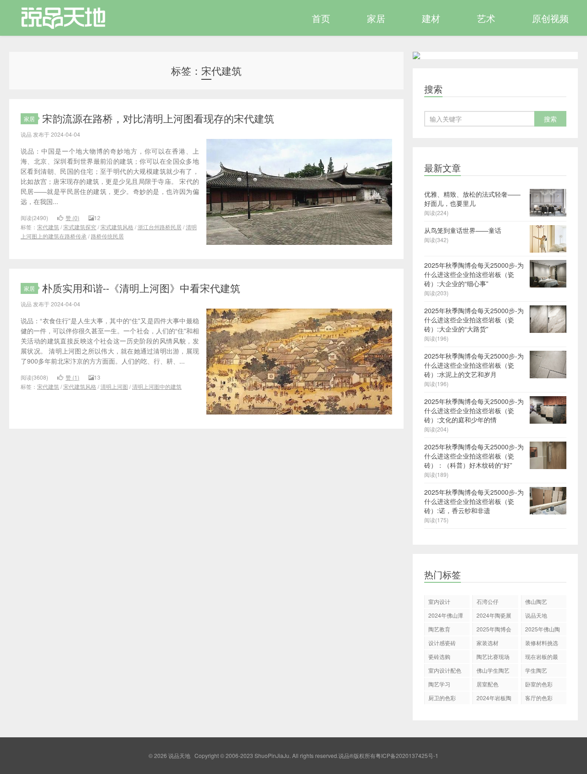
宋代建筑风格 (79, 386)
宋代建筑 (48, 227)
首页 (321, 18)
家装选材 (487, 643)
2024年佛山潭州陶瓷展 (445, 616)
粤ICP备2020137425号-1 (407, 755)
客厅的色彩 (539, 698)
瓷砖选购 (439, 656)
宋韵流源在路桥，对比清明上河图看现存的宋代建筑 (158, 118)
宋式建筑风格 (116, 227)
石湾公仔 (487, 601)
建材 (431, 18)
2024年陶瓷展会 (493, 616)
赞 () (72, 217)
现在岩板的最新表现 (541, 657)
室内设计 (439, 601)
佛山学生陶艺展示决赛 (492, 671)
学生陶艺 (536, 670)
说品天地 (58, 18)
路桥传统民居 (107, 236)
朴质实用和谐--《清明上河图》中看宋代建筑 (141, 288)
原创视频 (550, 18)
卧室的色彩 (539, 684)
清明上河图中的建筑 (157, 386)
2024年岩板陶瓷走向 (493, 699)
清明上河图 (114, 386)
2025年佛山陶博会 (542, 630)
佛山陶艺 (536, 601)
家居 (376, 18)
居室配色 (487, 684)
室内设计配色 (444, 670)
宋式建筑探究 (79, 227)
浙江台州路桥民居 (160, 227)
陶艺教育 (439, 629)
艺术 (486, 18)
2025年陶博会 (493, 629)
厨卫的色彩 (442, 698)
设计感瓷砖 (442, 643)
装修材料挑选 (541, 643)
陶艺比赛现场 (492, 656)
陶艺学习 (439, 684)
